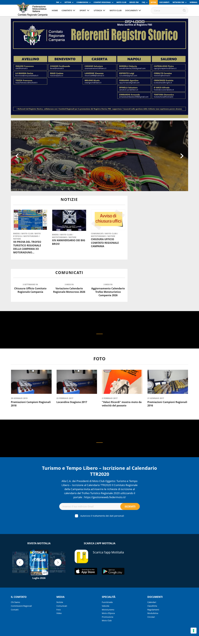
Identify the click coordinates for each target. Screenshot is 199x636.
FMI (57, 2)
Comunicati (97, 233)
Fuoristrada (107, 602)
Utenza (98, 10)
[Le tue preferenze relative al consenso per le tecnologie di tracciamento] (194, 631)
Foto (58, 609)
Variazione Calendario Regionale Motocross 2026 (69, 290)
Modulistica (152, 613)
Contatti (15, 609)
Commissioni (82, 2)
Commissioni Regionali (21, 605)
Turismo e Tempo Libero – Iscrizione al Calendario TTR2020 (99, 471)
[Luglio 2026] (39, 562)
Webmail (193, 2)
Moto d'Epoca (108, 613)
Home (55, 10)
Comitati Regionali (102, 2)
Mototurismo (31, 236)
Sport (83, 10)
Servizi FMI (134, 2)
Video (59, 613)
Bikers (16, 233)
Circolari (151, 617)
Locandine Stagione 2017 (71, 402)
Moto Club (121, 2)
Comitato (67, 10)
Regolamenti (153, 609)
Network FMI (178, 2)
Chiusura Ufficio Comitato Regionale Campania (105, 243)
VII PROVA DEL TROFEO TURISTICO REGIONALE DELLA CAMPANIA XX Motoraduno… (27, 247)
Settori (68, 2)
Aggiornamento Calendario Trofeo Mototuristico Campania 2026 (108, 292)
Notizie (17, 239)
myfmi (153, 2)
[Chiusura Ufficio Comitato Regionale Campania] (108, 220)
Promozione (107, 617)
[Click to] (99, 442)
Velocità (105, 605)
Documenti (164, 2)
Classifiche (152, 605)
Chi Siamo (15, 602)
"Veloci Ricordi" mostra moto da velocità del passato (122, 403)
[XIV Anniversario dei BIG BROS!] (69, 220)
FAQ (143, 2)
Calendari (151, 602)
